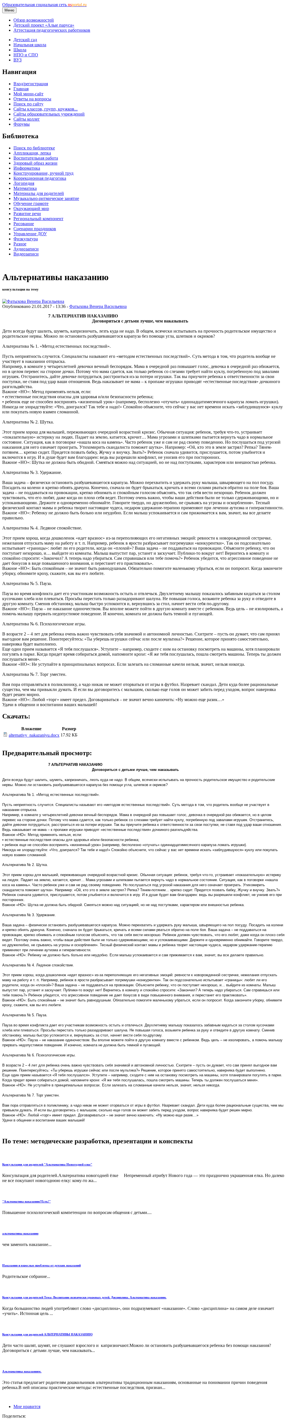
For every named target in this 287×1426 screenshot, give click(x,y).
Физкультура (25, 238)
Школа (19, 49)
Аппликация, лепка (32, 153)
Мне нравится (26, 1406)
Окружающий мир (31, 208)
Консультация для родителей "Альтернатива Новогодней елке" (47, 1164)
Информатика (26, 168)
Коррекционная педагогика (39, 178)
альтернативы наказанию (20, 1233)
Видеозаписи (26, 254)
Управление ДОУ (30, 233)
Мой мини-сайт (28, 93)
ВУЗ (17, 59)
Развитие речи (27, 213)
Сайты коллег (26, 119)
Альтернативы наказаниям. (21, 1371)
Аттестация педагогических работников (51, 30)
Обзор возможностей (33, 20)
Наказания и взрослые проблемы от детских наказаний (41, 1265)
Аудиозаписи (26, 249)
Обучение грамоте (30, 203)
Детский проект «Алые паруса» (43, 25)
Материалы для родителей (38, 193)
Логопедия (23, 183)
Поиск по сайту (28, 104)
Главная (21, 88)
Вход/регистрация (30, 83)
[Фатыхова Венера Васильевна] (33, 301)
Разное (19, 243)
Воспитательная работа (35, 158)
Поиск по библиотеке (34, 148)
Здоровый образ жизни (35, 163)
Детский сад (25, 39)
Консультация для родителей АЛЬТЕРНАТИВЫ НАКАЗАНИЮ (47, 1334)
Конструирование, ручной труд (43, 173)
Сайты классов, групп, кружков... (45, 109)
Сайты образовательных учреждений (49, 114)
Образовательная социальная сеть (44, 4)
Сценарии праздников (34, 228)
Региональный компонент (38, 218)
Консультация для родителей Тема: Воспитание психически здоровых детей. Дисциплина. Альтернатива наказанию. (84, 1297)
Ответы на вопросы (32, 98)
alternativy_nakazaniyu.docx (34, 735)
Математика (25, 188)
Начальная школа (29, 44)
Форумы (21, 124)
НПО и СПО (25, 54)
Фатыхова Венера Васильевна (98, 306)
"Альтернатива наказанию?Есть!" (26, 1201)
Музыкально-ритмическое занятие (46, 198)
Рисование (23, 223)
